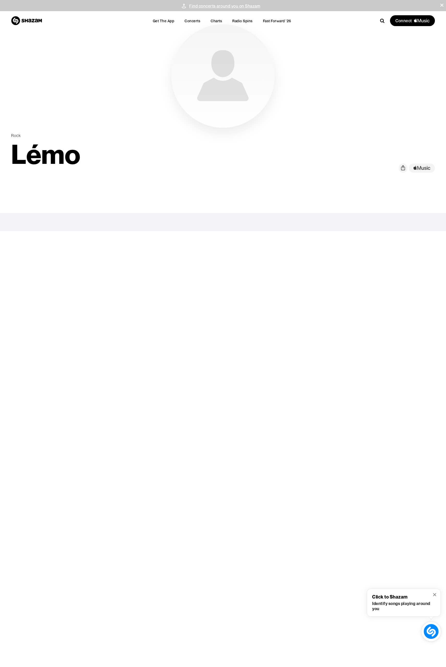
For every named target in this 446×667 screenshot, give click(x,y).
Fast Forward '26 (277, 21)
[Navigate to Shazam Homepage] (26, 20)
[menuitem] (164, 21)
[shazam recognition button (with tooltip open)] (431, 631)
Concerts (192, 21)
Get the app (163, 21)
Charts (216, 21)
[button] (441, 5)
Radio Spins (242, 21)
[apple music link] (422, 168)
